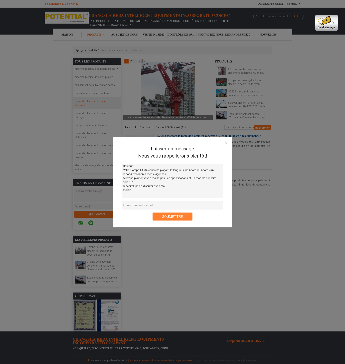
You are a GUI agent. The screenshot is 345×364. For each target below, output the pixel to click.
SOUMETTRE (172, 216)
